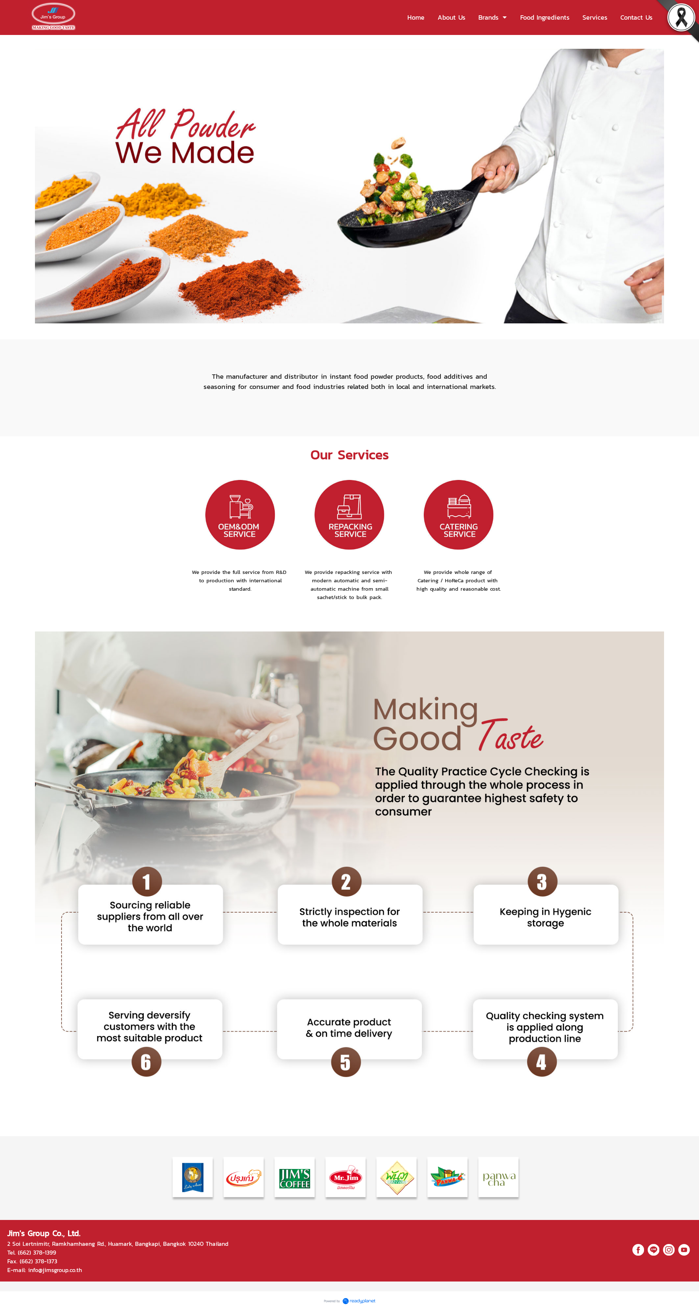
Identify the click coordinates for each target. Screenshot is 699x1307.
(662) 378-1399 (37, 1252)
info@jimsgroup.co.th (55, 1269)
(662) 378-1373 (38, 1261)
